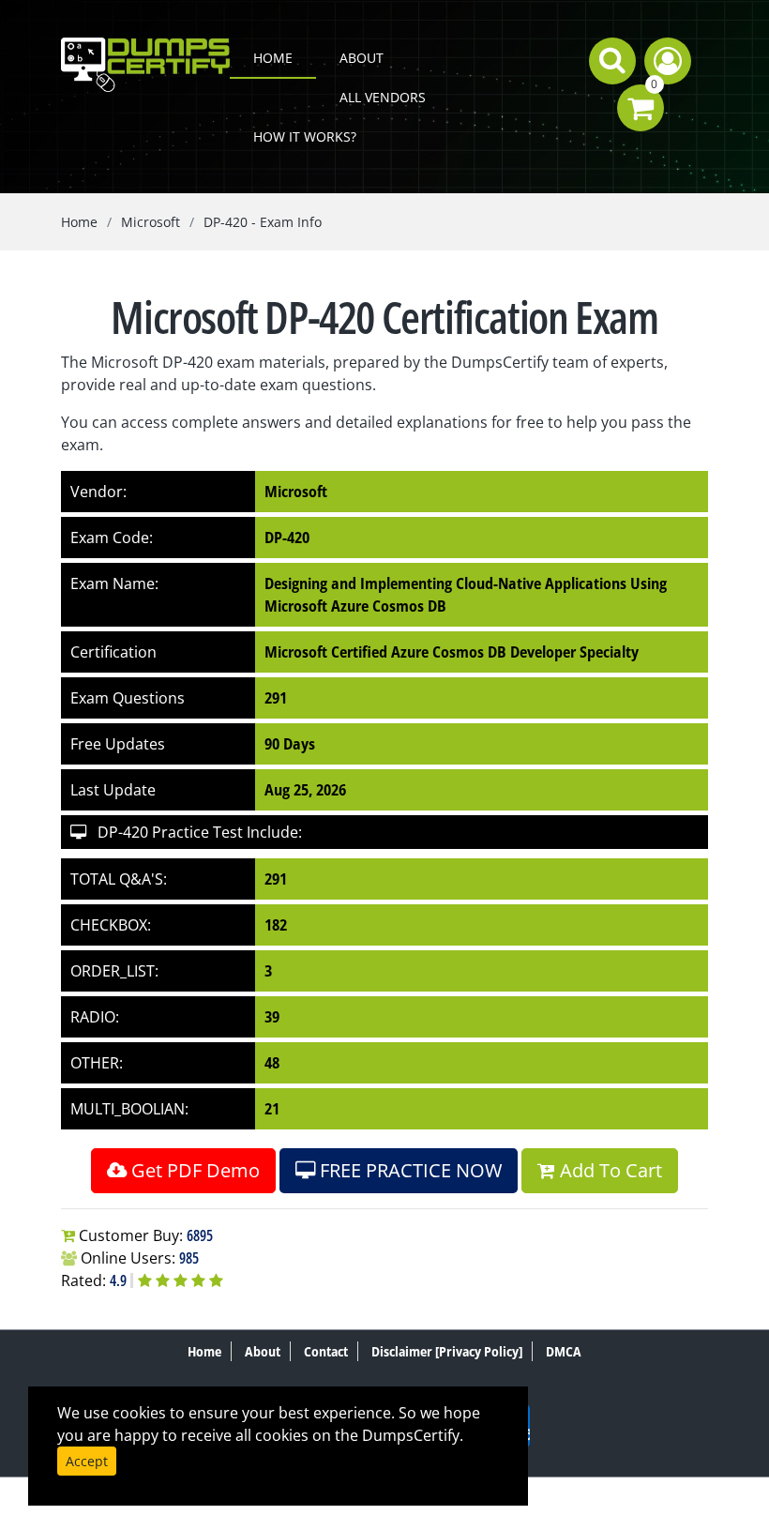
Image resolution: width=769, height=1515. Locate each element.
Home (273, 58)
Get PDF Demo (193, 1170)
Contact (326, 1351)
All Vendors (382, 97)
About (361, 58)
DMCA (563, 1351)
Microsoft (150, 222)
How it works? (304, 136)
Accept (87, 1461)
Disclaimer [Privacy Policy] (446, 1351)
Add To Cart (608, 1170)
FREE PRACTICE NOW (408, 1170)
